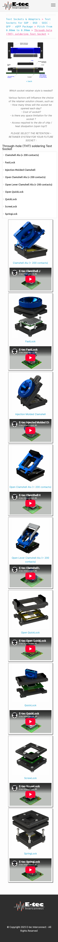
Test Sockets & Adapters (23, 19)
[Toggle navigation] (53, 5)
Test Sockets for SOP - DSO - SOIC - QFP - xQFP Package (28, 23)
